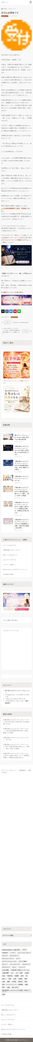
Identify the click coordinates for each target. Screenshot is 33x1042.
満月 (26, 979)
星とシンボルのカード (10, 555)
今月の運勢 (5, 970)
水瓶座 (20, 979)
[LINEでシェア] (19, 311)
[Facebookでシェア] (7, 311)
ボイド (14, 967)
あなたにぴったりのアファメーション (15, 569)
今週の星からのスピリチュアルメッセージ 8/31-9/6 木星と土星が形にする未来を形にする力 (16, 722)
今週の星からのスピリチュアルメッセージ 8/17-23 (16, 739)
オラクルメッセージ (8, 958)
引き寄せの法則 (8, 574)
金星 (8, 987)
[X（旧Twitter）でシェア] (3, 311)
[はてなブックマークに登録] (11, 311)
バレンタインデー (15, 964)
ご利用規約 (21, 770)
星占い (4, 979)
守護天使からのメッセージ (11, 550)
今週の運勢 (5, 973)
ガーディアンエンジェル (9, 961)
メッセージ (22, 967)
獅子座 (20, 981)
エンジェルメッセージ (24, 953)
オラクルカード (14, 955)
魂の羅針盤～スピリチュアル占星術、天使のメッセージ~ (16, 990)
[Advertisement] (16, 651)
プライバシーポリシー (8, 770)
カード (18, 958)
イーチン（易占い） (9, 564)
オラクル (4, 955)
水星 (14, 979)
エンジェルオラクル (9, 545)
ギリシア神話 (22, 961)
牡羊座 (14, 981)
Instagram (5, 953)
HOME (5, 9)
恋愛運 (17, 976)
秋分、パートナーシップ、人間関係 (12, 984)
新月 (22, 976)
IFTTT (24, 950)
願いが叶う (15, 987)
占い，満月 (19, 973)
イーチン (12, 953)
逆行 (3, 987)
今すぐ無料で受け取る (10, 620)
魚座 (3, 994)
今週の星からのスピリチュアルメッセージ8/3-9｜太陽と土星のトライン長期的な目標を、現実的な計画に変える (16, 755)
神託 (26, 981)
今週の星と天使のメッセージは (20, 970)
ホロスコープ (12, 9)
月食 (9, 979)
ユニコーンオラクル (9, 560)
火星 (3, 981)
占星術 (27, 973)
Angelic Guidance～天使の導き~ (11, 950)
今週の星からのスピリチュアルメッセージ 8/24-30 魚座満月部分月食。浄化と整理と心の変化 (16, 731)
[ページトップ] (29, 1038)
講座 (26, 984)
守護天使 (9, 976)
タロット (4, 964)
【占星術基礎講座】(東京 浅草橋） (15, 208)
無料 (8, 981)
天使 (3, 976)
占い (12, 973)
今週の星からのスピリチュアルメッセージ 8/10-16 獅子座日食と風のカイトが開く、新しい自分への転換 (16, 746)
